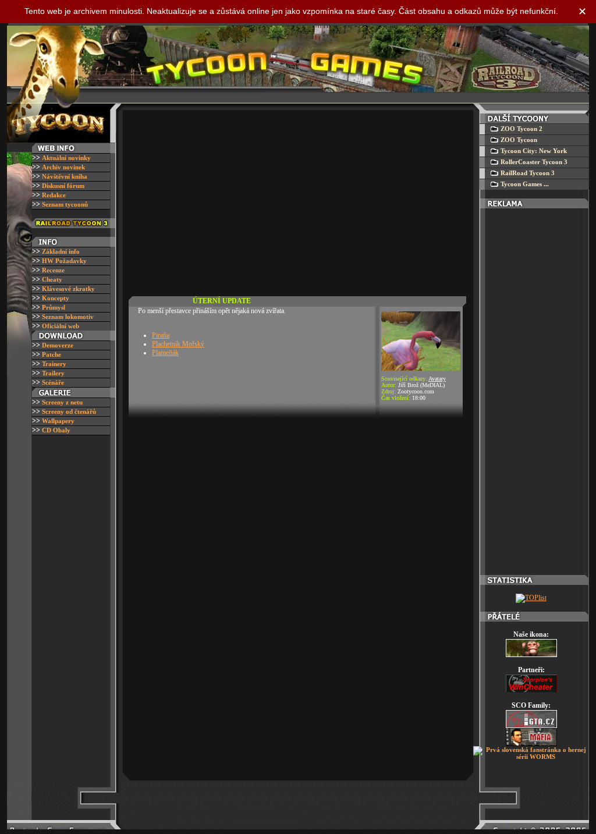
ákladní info (61, 251)
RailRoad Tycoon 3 (528, 172)
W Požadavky (64, 260)
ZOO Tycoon (519, 139)
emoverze (57, 345)
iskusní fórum (63, 185)
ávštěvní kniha (64, 176)
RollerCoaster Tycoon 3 (534, 161)
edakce (54, 194)
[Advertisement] (296, 200)
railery (53, 373)
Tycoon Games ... (525, 183)
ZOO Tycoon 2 (521, 128)
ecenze (53, 270)
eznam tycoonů (65, 204)
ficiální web (60, 325)
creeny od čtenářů (69, 411)
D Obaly (56, 430)
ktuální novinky (66, 157)
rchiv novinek (63, 167)
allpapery (58, 420)
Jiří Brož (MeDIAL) (421, 385)
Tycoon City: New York (534, 150)
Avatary (437, 378)
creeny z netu (62, 402)
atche (51, 354)
